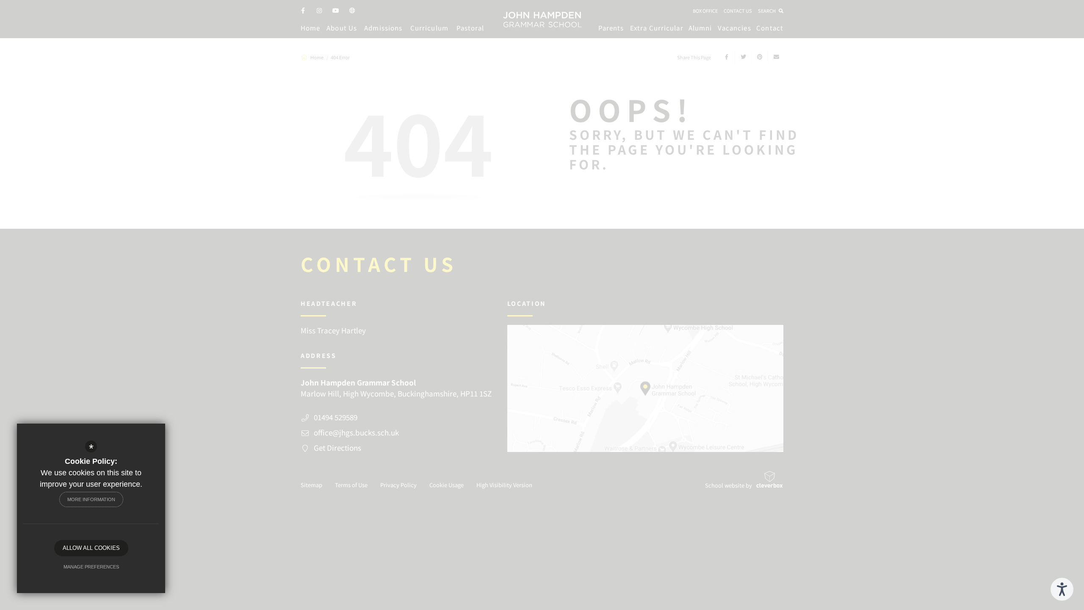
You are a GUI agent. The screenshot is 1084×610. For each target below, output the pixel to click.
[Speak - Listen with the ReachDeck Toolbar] (1062, 589)
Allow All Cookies (91, 548)
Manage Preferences (91, 566)
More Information (91, 499)
